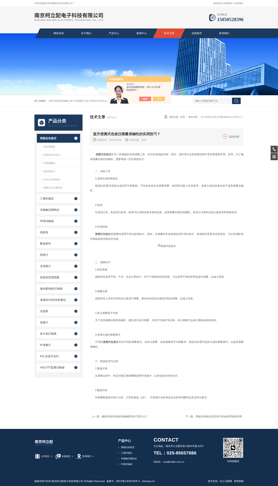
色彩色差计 (49, 171)
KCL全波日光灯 (49, 356)
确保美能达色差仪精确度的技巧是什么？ (125, 416)
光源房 (44, 311)
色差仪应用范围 (49, 277)
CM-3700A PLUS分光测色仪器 (100, 101)
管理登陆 (239, 481)
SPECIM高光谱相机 (58, 101)
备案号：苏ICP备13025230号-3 (123, 481)
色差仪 (44, 232)
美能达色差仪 (48, 138)
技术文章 (169, 33)
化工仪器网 (226, 481)
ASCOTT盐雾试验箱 (52, 367)
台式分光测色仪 (51, 179)
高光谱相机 (49, 146)
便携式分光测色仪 (53, 187)
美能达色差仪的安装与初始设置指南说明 (219, 416)
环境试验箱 (47, 221)
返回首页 (217, 3)
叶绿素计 (45, 345)
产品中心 (114, 33)
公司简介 (45, 456)
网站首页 (59, 33)
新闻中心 (141, 33)
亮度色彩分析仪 (51, 154)
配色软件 (45, 243)
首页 (183, 117)
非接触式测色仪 (49, 209)
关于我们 (86, 33)
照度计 (44, 254)
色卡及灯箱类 (48, 333)
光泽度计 (45, 266)
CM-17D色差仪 (76, 101)
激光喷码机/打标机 (51, 288)
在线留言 (228, 3)
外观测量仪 (49, 163)
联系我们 (239, 3)
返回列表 (234, 136)
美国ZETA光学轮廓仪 (53, 299)
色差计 (44, 322)
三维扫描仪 (47, 198)
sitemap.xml (148, 481)
